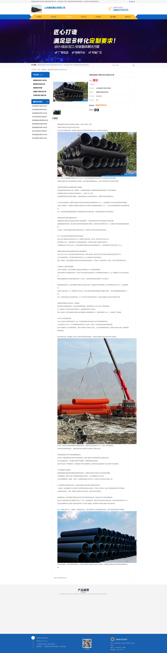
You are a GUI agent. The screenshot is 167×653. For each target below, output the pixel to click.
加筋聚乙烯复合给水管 (39, 91)
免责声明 (51, 646)
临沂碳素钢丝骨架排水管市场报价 (40, 109)
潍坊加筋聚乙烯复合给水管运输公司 (40, 106)
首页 (38, 69)
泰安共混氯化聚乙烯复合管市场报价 (40, 131)
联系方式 (128, 17)
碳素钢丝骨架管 (37, 88)
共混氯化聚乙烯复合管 (39, 95)
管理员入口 (58, 646)
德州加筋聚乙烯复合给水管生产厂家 (40, 138)
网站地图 (63, 646)
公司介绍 (83, 17)
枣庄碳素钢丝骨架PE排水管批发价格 (40, 134)
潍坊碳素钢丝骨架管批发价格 (40, 120)
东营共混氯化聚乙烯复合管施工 (40, 116)
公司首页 (38, 17)
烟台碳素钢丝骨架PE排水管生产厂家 (40, 127)
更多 (47, 101)
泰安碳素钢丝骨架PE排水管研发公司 (40, 113)
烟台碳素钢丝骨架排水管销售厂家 (40, 124)
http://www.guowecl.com (60, 577)
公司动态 (98, 17)
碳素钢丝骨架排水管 (39, 84)
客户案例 (113, 17)
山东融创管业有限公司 (42, 644)
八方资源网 (46, 646)
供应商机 (53, 17)
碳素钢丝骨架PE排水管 (40, 80)
